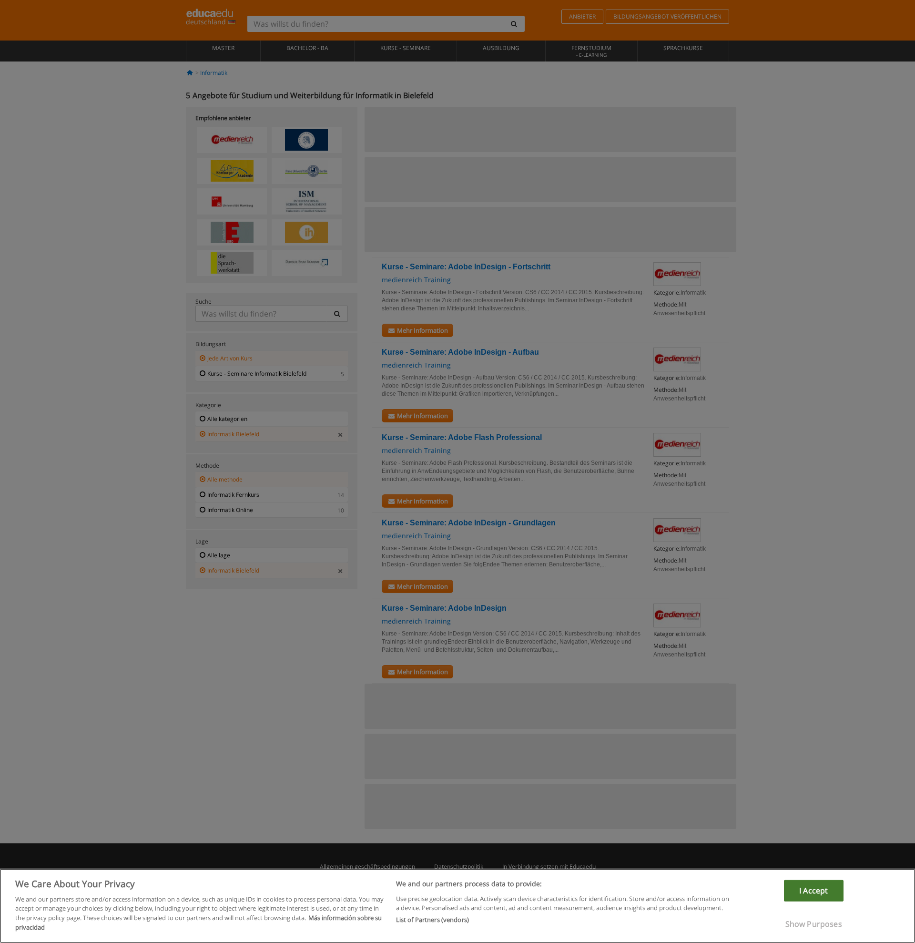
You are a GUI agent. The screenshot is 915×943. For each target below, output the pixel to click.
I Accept (813, 890)
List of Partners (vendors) (432, 919)
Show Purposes (813, 924)
